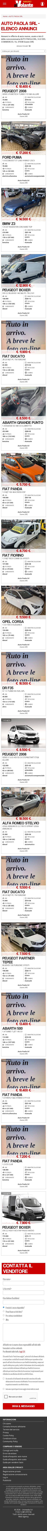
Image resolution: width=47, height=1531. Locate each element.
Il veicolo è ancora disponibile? (15, 1307)
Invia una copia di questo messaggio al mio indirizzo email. (22, 1389)
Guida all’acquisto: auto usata (14, 1459)
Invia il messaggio (23, 1406)
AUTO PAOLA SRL (16, 16)
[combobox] (23, 51)
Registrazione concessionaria (15, 1474)
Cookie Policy (8, 1435)
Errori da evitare (9, 1453)
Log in (5, 1477)
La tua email (7, 1288)
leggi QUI (22, 1351)
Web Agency (23, 1516)
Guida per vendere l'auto (13, 1462)
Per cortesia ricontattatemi (14, 1315)
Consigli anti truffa (10, 1450)
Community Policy (10, 1441)
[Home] (24, 3)
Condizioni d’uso (9, 1438)
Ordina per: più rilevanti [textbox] (10, 51)
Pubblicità (7, 1480)
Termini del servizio (11, 1429)
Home (5, 16)
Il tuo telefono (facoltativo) (11, 1298)
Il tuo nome (7, 1279)
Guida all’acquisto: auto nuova (15, 1456)
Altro (7, 1319)
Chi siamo (7, 1423)
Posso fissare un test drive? (14, 1311)
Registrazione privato (12, 1471)
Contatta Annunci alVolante (14, 1426)
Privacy (6, 1432)
